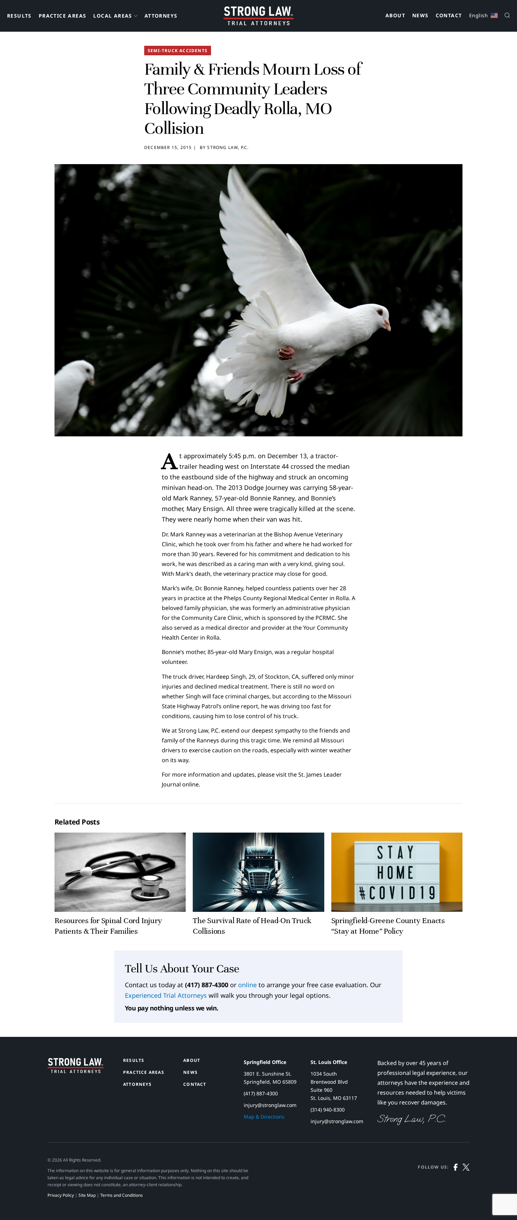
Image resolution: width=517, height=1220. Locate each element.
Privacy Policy (60, 1195)
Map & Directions (264, 1116)
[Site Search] (507, 16)
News (420, 16)
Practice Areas (63, 16)
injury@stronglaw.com (270, 1105)
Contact (449, 16)
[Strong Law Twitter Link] (466, 1181)
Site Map (87, 1195)
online (247, 985)
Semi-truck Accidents (178, 51)
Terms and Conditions (121, 1195)
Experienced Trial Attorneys (166, 995)
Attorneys (161, 16)
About (395, 16)
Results (19, 16)
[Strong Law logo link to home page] (75, 1071)
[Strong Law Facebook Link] (455, 1181)
